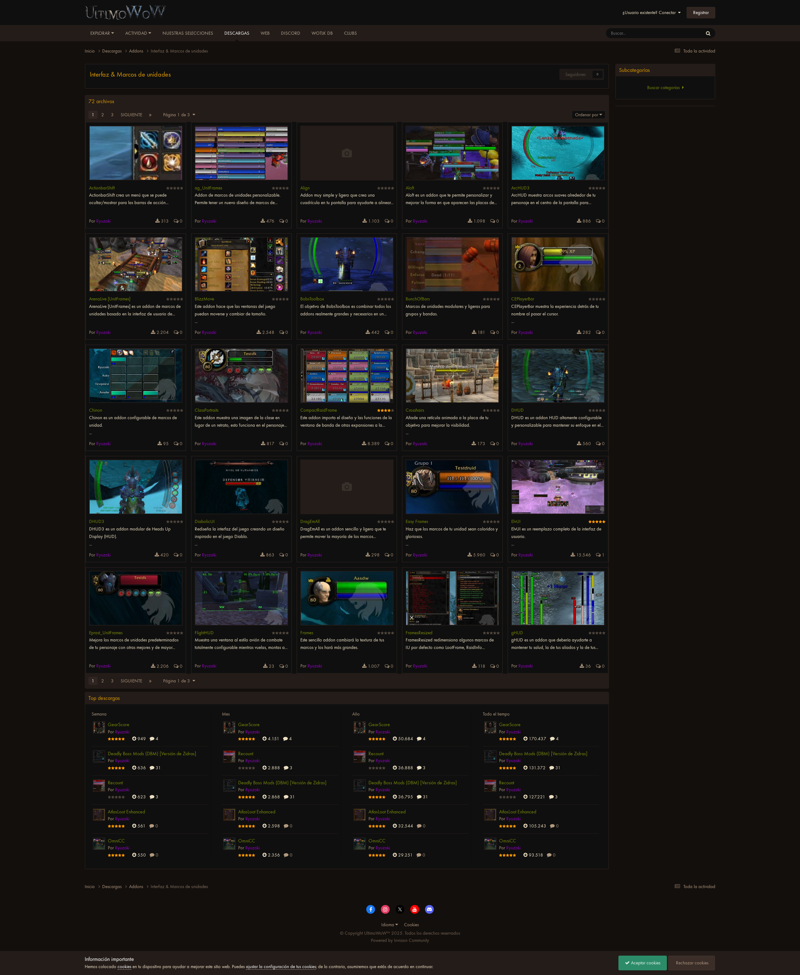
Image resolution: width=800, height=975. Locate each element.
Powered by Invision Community (400, 940)
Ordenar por (587, 115)
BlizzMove (204, 299)
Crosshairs (415, 410)
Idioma (388, 924)
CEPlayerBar (522, 299)
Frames (306, 633)
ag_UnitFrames (208, 188)
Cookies (411, 924)
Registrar (701, 12)
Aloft (410, 188)
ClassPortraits (206, 410)
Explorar (100, 33)
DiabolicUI (205, 521)
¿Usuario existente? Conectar (650, 12)
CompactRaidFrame (318, 410)
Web (265, 33)
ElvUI (516, 521)
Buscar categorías (664, 87)
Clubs (350, 33)
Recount (115, 783)
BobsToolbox (312, 299)
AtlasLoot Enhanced (126, 812)
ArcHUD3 (520, 188)
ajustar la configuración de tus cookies (281, 966)
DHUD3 (96, 521)
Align (305, 188)
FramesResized (419, 633)
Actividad (136, 33)
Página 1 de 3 (177, 115)
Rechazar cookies (691, 963)
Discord (290, 33)
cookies (124, 966)
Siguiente (131, 115)
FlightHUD (204, 633)
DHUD (517, 410)
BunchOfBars (418, 299)
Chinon (95, 410)
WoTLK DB (322, 33)
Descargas (236, 33)
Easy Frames (417, 521)
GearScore (118, 724)
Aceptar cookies (645, 963)
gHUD (517, 633)
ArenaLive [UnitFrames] (109, 299)
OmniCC (116, 841)
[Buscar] (708, 33)
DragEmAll (310, 521)
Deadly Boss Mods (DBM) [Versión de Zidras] (152, 753)
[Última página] (150, 115)
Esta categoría (682, 33)
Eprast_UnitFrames (105, 633)
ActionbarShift (102, 188)
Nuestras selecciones (187, 33)
